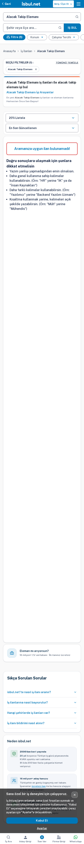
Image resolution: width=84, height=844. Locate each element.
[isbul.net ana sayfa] (31, 4)
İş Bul (72, 27)
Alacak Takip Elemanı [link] (51, 51)
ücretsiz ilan (39, 786)
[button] (78, 4)
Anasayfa (9, 51)
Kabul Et (42, 820)
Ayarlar (42, 828)
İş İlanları (26, 51)
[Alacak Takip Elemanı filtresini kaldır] (36, 69)
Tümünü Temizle (67, 62)
